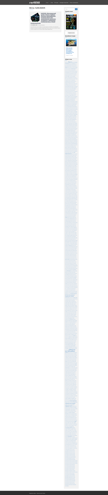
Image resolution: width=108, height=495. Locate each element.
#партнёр (73, 62)
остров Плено (75, 393)
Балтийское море (74, 217)
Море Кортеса (66, 278)
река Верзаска (69, 416)
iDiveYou (71, 78)
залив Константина (67, 355)
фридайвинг (70, 436)
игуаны (68, 356)
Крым (73, 260)
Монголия (73, 277)
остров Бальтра (72, 385)
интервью (75, 356)
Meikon (69, 82)
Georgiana (71, 77)
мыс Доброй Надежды (72, 374)
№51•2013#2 (72, 463)
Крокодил (69, 260)
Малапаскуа (74, 268)
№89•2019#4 (69, 478)
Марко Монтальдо (70, 273)
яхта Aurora (73, 444)
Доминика (70, 240)
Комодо (71, 255)
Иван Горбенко (75, 244)
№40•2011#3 (72, 460)
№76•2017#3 (66, 473)
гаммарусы (74, 344)
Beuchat (71, 71)
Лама (67, 264)
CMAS (76, 72)
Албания (66, 203)
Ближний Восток (70, 222)
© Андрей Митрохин (67, 115)
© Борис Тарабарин (75, 123)
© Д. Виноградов (69, 137)
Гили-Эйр (71, 231)
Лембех (69, 264)
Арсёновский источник (72, 213)
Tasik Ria (74, 92)
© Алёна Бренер (71, 109)
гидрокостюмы (67, 347)
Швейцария (66, 326)
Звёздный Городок (67, 244)
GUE (72, 77)
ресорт (73, 417)
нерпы (70, 376)
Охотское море (71, 287)
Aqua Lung (73, 68)
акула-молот (71, 335)
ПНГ (73, 287)
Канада (76, 250)
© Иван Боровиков (72, 147)
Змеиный (72, 244)
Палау (75, 287)
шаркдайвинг (75, 439)
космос (70, 361)
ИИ (73, 244)
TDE (75, 92)
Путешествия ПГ (73, 293)
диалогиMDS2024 (75, 352)
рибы (76, 417)
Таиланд (71, 311)
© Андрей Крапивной (70, 114)
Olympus (68, 86)
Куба (74, 260)
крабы (75, 361)
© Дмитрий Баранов (69, 139)
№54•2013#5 (66, 464)
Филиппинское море (67, 319)
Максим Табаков (67, 268)
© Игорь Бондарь (69, 148)
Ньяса (68, 283)
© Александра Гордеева (73, 104)
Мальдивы (69, 270)
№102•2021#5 (69, 483)
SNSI (70, 91)
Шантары (71, 325)
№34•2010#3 (73, 458)
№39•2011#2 (69, 460)
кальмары (73, 357)
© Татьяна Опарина (74, 193)
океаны (75, 384)
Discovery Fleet (69, 73)
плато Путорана (71, 402)
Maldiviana (74, 81)
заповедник (66, 356)
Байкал (66, 217)
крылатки (71, 362)
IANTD (69, 78)
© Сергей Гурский (71, 184)
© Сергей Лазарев (74, 185)
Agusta (69, 67)
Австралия (76, 199)
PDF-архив (56, 2)
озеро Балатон (71, 379)
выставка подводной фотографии (69, 344)
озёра (73, 384)
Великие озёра (74, 226)
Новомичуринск (74, 282)
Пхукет (71, 297)
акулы (74, 335)
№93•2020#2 (73, 479)
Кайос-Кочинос (74, 249)
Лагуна (67, 263)
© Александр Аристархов (73, 97)
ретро (74, 417)
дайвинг (73, 351)
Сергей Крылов (66, 306)
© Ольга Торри (66, 175)
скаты (66, 426)
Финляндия (74, 319)
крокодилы (68, 362)
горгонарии (75, 347)
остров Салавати (67, 394)
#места (70, 62)
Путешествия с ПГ (68, 297)
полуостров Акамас (71, 411)
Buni (69, 72)
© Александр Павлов (72, 101)
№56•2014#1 (73, 464)
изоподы (70, 356)
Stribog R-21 (76, 91)
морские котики (68, 370)
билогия (71, 339)
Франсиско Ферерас (72, 320)
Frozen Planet (71, 76)
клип (66, 360)
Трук (68, 315)
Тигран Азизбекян (68, 314)
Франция (76, 320)
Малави (70, 268)
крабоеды (73, 361)
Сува (75, 310)
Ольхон (68, 286)
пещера (72, 399)
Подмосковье (66, 292)
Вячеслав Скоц (68, 230)
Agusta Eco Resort (72, 67)
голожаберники (70, 347)
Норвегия (66, 283)
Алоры (67, 208)
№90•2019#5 (73, 478)
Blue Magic (67, 72)
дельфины (70, 352)
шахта (65, 440)
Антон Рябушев (72, 212)
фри (67, 436)
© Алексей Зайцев (71, 105)
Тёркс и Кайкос (74, 315)
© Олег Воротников (74, 171)
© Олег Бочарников (70, 171)
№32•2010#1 (66, 458)
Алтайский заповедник (72, 208)
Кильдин (71, 254)
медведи (76, 365)
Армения (69, 213)
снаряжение (73, 427)
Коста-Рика (75, 258)
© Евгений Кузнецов (69, 143)
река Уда (68, 417)
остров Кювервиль (71, 389)
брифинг (73, 339)
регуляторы (66, 416)
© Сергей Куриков (70, 185)
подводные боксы (74, 406)
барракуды (69, 338)
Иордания (66, 246)
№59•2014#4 (73, 465)
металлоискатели (69, 366)
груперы (76, 348)
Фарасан (76, 316)
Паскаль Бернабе (72, 288)
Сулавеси (66, 311)
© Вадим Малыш (70, 124)
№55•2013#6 (69, 464)
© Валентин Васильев (74, 124)
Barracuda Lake (67, 71)
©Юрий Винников (69, 197)
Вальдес (70, 226)
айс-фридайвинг (72, 334)
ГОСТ (71, 230)
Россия (67, 300)
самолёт (66, 422)
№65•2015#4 (73, 468)
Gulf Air (74, 77)
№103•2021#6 (73, 483)
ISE (74, 78)
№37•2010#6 (73, 459)
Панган (76, 287)
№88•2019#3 (66, 478)
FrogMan (68, 76)
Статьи (52, 2)
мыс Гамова (68, 374)
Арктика (67, 213)
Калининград (66, 250)
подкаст (74, 408)
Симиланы (76, 306)
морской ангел (72, 371)
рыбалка (71, 421)
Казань (68, 249)
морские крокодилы (72, 370)
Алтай (69, 208)
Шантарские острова (67, 325)
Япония (74, 333)
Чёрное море (73, 324)
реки (69, 417)
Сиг (74, 306)
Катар (65, 254)
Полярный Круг (72, 292)
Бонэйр (73, 222)
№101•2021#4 (66, 483)
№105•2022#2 (70, 484)
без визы (76, 338)
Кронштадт (71, 260)
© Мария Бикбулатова (69, 160)
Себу (74, 302)
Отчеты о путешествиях (74, 2)
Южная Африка (73, 330)
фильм (76, 435)
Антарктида (66, 212)
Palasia (66, 87)
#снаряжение (67, 63)
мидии (74, 366)
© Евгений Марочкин (74, 143)
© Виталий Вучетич (72, 129)
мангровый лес (66, 365)
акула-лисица (68, 335)
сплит (68, 430)
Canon (71, 72)
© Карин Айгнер (70, 151)
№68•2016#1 (72, 469)
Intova (73, 78)
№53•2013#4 (75, 463)
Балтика (66, 218)
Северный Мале (72, 305)
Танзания (73, 311)
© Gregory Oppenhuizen (72, 95)
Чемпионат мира (67, 324)
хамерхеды (73, 436)
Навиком (75, 278)
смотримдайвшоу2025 (68, 427)
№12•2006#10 (67, 450)
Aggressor (66, 67)
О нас (47, 2)
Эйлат (71, 329)
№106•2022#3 (74, 484)
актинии (66, 335)
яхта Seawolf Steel (67, 449)
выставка (74, 343)
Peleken (72, 87)
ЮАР (67, 330)
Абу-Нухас (73, 199)
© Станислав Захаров (72, 189)
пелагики (70, 399)
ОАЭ (71, 283)
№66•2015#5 (66, 469)
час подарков (66, 439)
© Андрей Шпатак (73, 119)
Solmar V (73, 91)
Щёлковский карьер (67, 329)
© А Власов (71, 96)
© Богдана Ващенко (70, 123)
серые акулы (70, 425)
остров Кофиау (66, 389)
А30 (71, 199)
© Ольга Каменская (71, 174)
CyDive (67, 73)
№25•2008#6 (66, 455)
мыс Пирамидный (69, 375)
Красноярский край (71, 259)
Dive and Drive (74, 73)
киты (65, 360)
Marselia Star (66, 82)
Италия (76, 246)
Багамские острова (72, 216)
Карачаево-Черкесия (69, 251)
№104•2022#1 (67, 484)
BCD (69, 71)
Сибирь (73, 306)
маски (72, 365)
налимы (74, 375)
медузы (66, 366)
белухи (69, 339)
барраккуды (66, 338)
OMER (70, 86)
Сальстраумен (66, 301)
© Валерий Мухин (67, 125)
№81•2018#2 (73, 474)
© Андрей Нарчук (71, 115)
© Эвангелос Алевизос (73, 194)
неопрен (68, 376)
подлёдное (76, 408)
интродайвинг (66, 357)
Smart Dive (69, 91)
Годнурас (74, 231)
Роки (65, 300)
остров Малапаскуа (67, 390)
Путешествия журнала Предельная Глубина (70, 295)
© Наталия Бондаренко (69, 166)
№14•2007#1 (73, 450)
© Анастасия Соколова (73, 110)
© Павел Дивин (73, 175)
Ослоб (76, 286)
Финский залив (66, 320)
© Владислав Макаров (67, 133)
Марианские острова (67, 272)
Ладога (69, 263)
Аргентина (75, 212)
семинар (66, 425)
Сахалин (72, 302)
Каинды (72, 249)
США (70, 300)
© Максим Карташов (75, 157)
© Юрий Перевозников (69, 198)
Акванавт (76, 202)
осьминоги (66, 398)
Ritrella (74, 87)
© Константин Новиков (71, 155)
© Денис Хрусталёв (71, 138)
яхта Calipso (67, 445)
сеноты (68, 425)
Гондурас (76, 232)
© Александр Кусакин (72, 100)
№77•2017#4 (69, 473)
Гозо (75, 231)
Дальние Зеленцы (72, 236)
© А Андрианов (68, 96)
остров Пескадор (67, 393)
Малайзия (72, 268)
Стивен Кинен (72, 310)
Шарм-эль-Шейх (74, 325)
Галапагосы (75, 230)
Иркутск (68, 246)
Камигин (72, 250)
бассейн (71, 338)
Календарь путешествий (64, 2)
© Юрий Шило (69, 199)
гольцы (73, 347)
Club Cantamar (73, 72)
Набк (73, 278)
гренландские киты (73, 348)
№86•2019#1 (70, 477)
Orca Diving (75, 86)
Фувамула (71, 321)
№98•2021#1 (66, 482)
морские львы (68, 371)
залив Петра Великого (71, 355)
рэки (75, 421)
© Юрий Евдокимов (73, 197)
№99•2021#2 (69, 482)
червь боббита (69, 439)
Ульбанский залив (67, 316)
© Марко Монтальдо (74, 160)
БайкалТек (69, 217)
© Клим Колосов (70, 153)
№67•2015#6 (69, 469)
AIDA (75, 67)
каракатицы (76, 357)
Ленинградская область (72, 264)
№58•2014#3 (69, 465)
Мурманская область (70, 278)
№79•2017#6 (66, 474)
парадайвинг (69, 398)
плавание (66, 402)
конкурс (75, 360)
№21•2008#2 (73, 453)
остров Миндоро (71, 390)
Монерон (75, 277)
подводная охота (75, 402)
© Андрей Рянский (72, 118)
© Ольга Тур (70, 175)
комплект (70, 360)
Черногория (70, 324)
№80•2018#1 (69, 474)
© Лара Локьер (69, 156)
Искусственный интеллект (72, 246)
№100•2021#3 (72, 482)
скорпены (68, 426)
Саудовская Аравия (67, 302)
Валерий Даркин (67, 226)
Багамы (75, 216)
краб (71, 361)
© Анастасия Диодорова (67, 110)
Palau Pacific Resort (69, 87)
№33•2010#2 (70, 458)
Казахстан (70, 249)
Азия (67, 202)
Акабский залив (73, 202)
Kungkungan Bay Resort (68, 81)
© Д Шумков (72, 137)
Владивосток (75, 227)
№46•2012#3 (66, 463)
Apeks (76, 67)
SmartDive (66, 91)
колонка (68, 360)
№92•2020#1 (70, 479)
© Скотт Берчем (75, 188)
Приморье (66, 293)
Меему (66, 274)
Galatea (69, 77)
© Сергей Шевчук (71, 188)
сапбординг (68, 422)
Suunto (66, 92)
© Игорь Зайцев (73, 148)
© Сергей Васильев (69, 183)
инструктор (72, 356)
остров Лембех (74, 389)
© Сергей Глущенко (73, 183)
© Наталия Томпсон (74, 166)
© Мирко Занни (69, 161)
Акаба (70, 202)
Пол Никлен (69, 292)
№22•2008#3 (66, 454)
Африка (66, 216)
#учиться (70, 63)
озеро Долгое (73, 380)
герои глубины (73, 345)
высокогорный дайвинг (70, 343)
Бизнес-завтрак (67, 222)
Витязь (72, 227)
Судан (76, 310)
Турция (71, 315)
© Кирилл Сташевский (71, 152)
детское (72, 352)
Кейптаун (69, 254)
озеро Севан (68, 384)
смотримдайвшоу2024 (71, 426)
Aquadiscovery (67, 68)
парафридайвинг (73, 398)
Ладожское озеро (72, 263)
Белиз (65, 221)
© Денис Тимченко (67, 138)
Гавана (72, 230)
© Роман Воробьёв (71, 179)
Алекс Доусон (68, 203)
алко (76, 335)
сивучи (72, 425)
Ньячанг (70, 283)
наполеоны (66, 376)
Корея (73, 258)
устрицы (66, 435)
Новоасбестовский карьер (69, 282)
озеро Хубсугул (71, 384)
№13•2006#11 (70, 450)
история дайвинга (70, 357)
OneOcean (72, 86)
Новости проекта (42, 25)
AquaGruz (70, 68)
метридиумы (72, 366)
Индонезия (70, 245)
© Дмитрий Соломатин (67, 142)
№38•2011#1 (66, 460)
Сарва (75, 301)
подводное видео (72, 404)
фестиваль (74, 435)
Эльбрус (73, 329)
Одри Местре (75, 283)
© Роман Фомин (75, 179)
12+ (75, 63)
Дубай (65, 241)
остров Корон (74, 388)
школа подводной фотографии (72, 440)
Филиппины (71, 319)
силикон (75, 425)
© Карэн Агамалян (75, 151)
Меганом (76, 273)
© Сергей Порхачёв (67, 188)
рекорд (71, 417)
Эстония (66, 330)
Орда (70, 286)
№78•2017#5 (72, 473)
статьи (72, 430)
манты (71, 365)
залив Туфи (75, 355)
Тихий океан (72, 314)
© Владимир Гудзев (70, 130)
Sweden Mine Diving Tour (70, 92)
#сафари (76, 62)
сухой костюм (68, 431)
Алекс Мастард (71, 203)
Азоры (68, 202)
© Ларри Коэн (72, 156)
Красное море (67, 259)
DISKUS (72, 73)
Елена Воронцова (73, 241)
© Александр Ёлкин (75, 96)
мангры (69, 365)
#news (67, 62)
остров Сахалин (70, 394)
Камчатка (74, 250)
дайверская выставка (70, 350)
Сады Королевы (73, 300)
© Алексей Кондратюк (69, 106)
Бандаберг (68, 218)
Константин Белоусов (74, 255)
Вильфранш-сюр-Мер (69, 227)
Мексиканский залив (71, 274)
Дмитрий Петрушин (67, 240)
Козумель (74, 254)
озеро (69, 379)
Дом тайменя (76, 240)
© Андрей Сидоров (69, 119)
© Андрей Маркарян (75, 114)
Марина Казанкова (72, 272)
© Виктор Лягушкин (71, 128)
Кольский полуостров (67, 255)
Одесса (73, 283)
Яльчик (68, 333)
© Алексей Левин (74, 106)
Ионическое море (74, 245)
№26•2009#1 (70, 455)
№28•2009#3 (73, 455)
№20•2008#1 (70, 453)
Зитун (69, 244)
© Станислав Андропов (67, 189)
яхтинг (70, 449)
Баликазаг (71, 217)
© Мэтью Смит (72, 165)
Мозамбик (70, 277)
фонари (66, 436)
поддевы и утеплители (70, 408)
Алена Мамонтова (69, 207)
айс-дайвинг (69, 334)
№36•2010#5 (70, 459)
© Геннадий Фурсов (73, 134)
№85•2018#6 (67, 477)
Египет (71, 241)
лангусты (75, 362)
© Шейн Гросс (69, 194)
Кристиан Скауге (75, 259)
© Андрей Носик (70, 116)
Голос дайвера (69, 232)
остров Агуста (66, 385)
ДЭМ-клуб (66, 235)
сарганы (71, 422)
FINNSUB (66, 76)
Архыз (76, 213)
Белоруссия (71, 221)
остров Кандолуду (71, 388)
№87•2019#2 (73, 477)
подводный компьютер (67, 407)
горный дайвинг (66, 348)
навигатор (72, 375)
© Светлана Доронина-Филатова (71, 180)
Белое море (68, 221)
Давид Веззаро (69, 235)
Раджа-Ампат (75, 297)
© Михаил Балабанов (73, 161)
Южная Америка (70, 330)
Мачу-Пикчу (73, 273)
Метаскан (75, 274)
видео (66, 342)
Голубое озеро (72, 232)
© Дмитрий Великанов (74, 139)
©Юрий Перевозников (74, 198)
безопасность (66, 339)
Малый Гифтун (71, 269)
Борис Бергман (75, 222)
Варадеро (72, 226)
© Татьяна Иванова (69, 193)
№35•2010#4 (66, 459)
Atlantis (76, 68)
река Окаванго (73, 416)
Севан (75, 302)
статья (74, 430)
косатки (68, 361)
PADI (76, 86)
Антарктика (69, 212)
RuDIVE (76, 87)
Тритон (67, 315)
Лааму (66, 263)
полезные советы (67, 411)
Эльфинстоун (75, 329)
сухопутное (71, 431)
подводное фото (68, 406)
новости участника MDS (73, 376)
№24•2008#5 (73, 454)
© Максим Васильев (70, 157)
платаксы (68, 402)
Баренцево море (71, 218)
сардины (73, 422)
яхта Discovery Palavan (72, 445)
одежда (68, 379)
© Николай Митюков (72, 170)
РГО (72, 297)
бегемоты (74, 338)
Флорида (69, 320)
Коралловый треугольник (69, 258)
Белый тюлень (74, 221)
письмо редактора (73, 400)
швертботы (68, 440)
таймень (76, 431)
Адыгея (66, 202)
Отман (66, 287)
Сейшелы (76, 305)
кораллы (66, 361)
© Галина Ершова (72, 133)
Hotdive (68, 78)
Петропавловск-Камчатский (68, 291)
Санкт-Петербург (72, 301)
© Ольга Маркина (75, 174)
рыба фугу (73, 421)
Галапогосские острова (67, 231)
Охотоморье (68, 287)
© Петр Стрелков (67, 179)
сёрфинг (74, 431)
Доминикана (73, 240)
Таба (69, 311)
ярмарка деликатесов (69, 444)
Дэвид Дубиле (68, 241)
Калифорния (69, 250)
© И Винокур (68, 147)
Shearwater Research (72, 90)
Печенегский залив (73, 291)
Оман (69, 286)
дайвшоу (66, 352)
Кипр (72, 254)
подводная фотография (70, 403)
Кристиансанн (66, 260)
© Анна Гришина (71, 120)
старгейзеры (70, 430)
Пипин (76, 291)
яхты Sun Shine (72, 449)
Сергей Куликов (70, 306)
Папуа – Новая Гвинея (67, 288)
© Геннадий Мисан (69, 134)
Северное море (69, 305)
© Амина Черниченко (75, 109)
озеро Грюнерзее (70, 380)
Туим (70, 315)
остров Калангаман (67, 388)
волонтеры (66, 343)
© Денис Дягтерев (75, 137)
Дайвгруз (72, 235)
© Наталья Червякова (74, 169)
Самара (69, 301)
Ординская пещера (74, 286)
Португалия (75, 292)
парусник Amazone (67, 399)
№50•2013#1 (69, 463)
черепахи (72, 439)
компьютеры (73, 360)
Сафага (70, 302)
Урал (74, 316)
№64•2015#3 (69, 468)
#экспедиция (73, 63)
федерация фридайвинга (69, 435)
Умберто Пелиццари (71, 316)
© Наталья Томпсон (69, 169)
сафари (75, 422)
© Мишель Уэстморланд (67, 165)
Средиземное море (69, 310)
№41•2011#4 (76, 460)
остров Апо (69, 385)
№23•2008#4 (70, 454)
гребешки (70, 348)
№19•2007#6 (66, 453)
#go (65, 62)
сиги (74, 425)
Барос (74, 218)
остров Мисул (74, 390)
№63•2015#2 (66, 468)
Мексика (68, 274)
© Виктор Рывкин (75, 128)
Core (65, 73)
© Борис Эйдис (66, 124)
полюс (68, 412)
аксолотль (75, 334)
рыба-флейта (68, 421)
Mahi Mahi (72, 81)
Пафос (75, 288)
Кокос (75, 254)
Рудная (69, 300)
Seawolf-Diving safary (67, 90)
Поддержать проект (71, 32)
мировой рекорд (67, 367)
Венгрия (66, 227)
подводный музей (72, 407)
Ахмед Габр (68, 216)
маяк (74, 365)
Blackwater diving (74, 71)
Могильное (68, 277)
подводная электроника (67, 404)
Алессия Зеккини (73, 207)
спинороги (66, 430)
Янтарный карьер (71, 333)
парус (75, 398)
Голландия (66, 232)
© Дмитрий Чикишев (72, 142)
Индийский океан (67, 245)
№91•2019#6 (66, 479)
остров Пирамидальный (71, 393)
